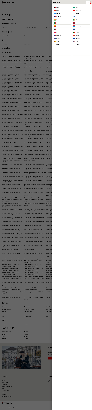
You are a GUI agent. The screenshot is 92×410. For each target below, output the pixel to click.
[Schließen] (88, 2)
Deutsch (56, 54)
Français (56, 57)
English (74, 54)
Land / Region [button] (56, 2)
